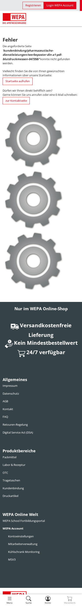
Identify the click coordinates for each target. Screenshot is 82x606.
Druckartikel (10, 496)
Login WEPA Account (60, 5)
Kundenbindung (13, 488)
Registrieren (33, 5)
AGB (5, 401)
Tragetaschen (11, 480)
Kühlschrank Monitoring (24, 552)
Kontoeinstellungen (21, 536)
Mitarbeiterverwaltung (22, 544)
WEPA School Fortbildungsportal (24, 521)
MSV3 (12, 559)
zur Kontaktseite (16, 101)
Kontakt (8, 409)
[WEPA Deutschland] (14, 18)
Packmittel (9, 457)
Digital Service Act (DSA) (18, 432)
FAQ (5, 417)
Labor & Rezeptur (14, 465)
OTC (5, 473)
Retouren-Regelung (15, 425)
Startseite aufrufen (17, 81)
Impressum (10, 386)
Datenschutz (11, 393)
